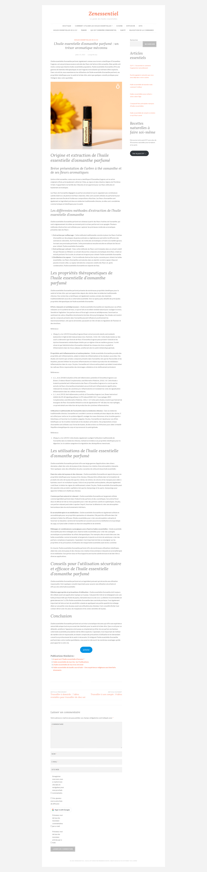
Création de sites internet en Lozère (123, 860)
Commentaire (57, 725)
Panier (84, 30)
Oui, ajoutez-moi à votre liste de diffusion (56, 801)
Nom (54, 754)
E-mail (55, 762)
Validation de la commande (141, 30)
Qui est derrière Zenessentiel (103, 30)
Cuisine (119, 26)
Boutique (67, 26)
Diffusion (130, 26)
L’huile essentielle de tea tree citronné (68, 665)
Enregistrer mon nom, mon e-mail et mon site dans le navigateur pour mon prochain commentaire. (58, 784)
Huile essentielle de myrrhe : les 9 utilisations (71, 662)
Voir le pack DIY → (139, 153)
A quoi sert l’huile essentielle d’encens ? (68, 659)
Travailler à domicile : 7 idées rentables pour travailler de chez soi (68, 694)
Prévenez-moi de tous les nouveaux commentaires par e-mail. (57, 820)
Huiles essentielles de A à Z (65, 30)
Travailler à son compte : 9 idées (106, 693)
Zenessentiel (103, 13)
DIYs (140, 26)
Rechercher (134, 40)
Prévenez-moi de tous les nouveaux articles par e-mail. (57, 837)
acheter (86, 650)
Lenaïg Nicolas (92, 55)
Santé (122, 30)
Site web (55, 769)
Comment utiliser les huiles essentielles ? (93, 26)
